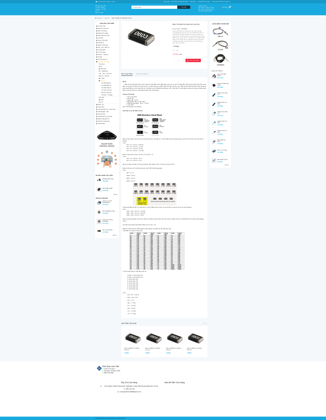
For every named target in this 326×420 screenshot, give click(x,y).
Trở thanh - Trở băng (106, 95)
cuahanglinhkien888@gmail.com (130, 391)
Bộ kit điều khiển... (108, 188)
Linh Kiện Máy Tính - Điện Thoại (106, 109)
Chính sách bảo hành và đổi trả (221, 1)
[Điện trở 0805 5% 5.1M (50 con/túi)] (133, 337)
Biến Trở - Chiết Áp (104, 76)
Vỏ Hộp (100, 57)
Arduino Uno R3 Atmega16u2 (107, 201)
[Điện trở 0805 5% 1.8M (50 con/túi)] (196, 337)
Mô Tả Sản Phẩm (127, 74)
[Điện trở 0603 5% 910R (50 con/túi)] (140, 37)
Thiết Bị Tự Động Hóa (104, 121)
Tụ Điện (102, 78)
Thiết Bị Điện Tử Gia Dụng (105, 116)
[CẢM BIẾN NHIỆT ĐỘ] (220, 44)
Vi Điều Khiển (101, 49)
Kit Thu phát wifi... (108, 230)
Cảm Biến (100, 38)
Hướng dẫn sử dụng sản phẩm (179, 1)
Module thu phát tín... (222, 93)
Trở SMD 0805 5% (106, 85)
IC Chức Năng (101, 52)
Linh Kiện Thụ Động (103, 61)
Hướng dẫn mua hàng (204, 1)
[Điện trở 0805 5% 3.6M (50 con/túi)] (154, 337)
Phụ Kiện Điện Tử (102, 59)
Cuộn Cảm (101, 97)
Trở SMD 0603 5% (106, 83)
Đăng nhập (166, 1)
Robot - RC (101, 104)
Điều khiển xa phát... (221, 140)
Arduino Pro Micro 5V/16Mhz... (108, 220)
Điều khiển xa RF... (223, 159)
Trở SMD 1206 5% (106, 87)
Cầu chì (101, 102)
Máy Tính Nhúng (102, 30)
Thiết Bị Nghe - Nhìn (103, 111)
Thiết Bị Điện (101, 123)
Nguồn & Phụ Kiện (103, 45)
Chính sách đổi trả (142, 74)
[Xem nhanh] (135, 344)
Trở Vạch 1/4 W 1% (106, 90)
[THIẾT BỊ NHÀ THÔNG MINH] (107, 149)
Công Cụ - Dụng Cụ (103, 54)
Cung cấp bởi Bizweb (119, 418)
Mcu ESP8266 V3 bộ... (109, 211)
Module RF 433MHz (217, 71)
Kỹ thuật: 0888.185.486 (205, 11)
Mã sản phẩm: (177, 28)
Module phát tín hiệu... (222, 103)
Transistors (102, 64)
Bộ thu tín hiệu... (222, 150)
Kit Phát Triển (101, 26)
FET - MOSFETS (103, 71)
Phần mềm (193, 1)
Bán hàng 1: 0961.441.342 (206, 7)
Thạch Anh (103, 68)
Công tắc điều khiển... (221, 74)
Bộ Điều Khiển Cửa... (109, 179)
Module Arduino (102, 198)
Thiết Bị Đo (101, 42)
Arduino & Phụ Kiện (103, 28)
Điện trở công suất (106, 92)
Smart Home (101, 107)
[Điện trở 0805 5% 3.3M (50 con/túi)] (175, 337)
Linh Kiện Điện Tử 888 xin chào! (106, 1)
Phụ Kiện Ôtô (101, 114)
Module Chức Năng (103, 33)
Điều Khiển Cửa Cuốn (103, 35)
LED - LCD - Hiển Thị (103, 47)
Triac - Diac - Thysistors (105, 73)
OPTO (100, 66)
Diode (101, 99)
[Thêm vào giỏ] (131, 344)
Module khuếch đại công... (223, 84)
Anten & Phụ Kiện (103, 40)
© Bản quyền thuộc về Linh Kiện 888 (104, 418)
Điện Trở (102, 80)
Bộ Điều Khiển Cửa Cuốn (104, 175)
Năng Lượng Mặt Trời (103, 118)
